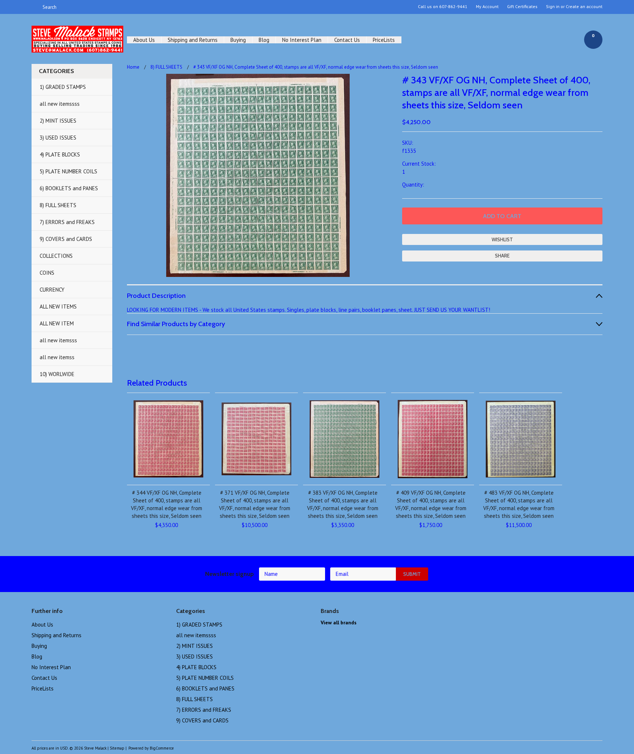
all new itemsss (58, 340)
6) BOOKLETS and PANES (69, 188)
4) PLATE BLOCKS (60, 154)
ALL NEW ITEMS (58, 306)
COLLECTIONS (56, 255)
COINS (47, 272)
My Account (487, 6)
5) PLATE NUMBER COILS (68, 171)
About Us (144, 39)
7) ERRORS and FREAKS (67, 222)
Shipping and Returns (193, 39)
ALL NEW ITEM (57, 323)
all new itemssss (60, 103)
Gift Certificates (522, 6)
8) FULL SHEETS (58, 205)
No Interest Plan (301, 39)
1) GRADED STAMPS (63, 86)
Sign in (553, 6)
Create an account (584, 6)
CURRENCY (52, 289)
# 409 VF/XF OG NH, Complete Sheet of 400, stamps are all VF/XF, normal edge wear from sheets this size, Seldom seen (430, 504)
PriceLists (384, 39)
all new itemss (57, 357)
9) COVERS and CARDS (66, 238)
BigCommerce (162, 748)
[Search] (35, 7)
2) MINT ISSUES (58, 120)
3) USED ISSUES (58, 137)
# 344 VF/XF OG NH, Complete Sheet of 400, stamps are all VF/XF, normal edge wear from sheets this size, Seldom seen (166, 504)
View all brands (339, 622)
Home (133, 67)
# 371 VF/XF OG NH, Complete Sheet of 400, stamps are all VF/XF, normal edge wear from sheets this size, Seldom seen (254, 504)
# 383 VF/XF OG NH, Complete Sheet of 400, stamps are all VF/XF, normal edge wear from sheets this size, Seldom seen (342, 504)
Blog (264, 39)
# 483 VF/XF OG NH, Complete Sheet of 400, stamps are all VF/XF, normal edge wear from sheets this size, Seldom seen (518, 504)
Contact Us (347, 39)
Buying (238, 39)
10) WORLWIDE (57, 374)
